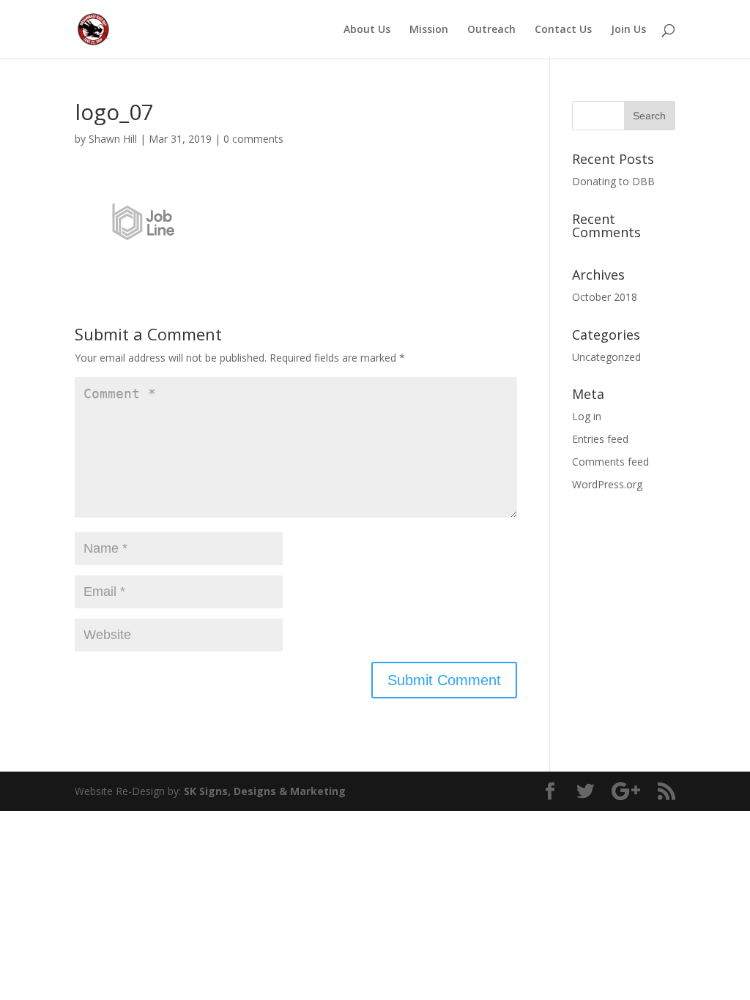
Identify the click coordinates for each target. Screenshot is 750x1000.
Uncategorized (606, 357)
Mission (428, 30)
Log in (586, 416)
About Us (367, 30)
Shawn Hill (113, 139)
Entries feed (600, 439)
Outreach (491, 30)
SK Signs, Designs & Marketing (265, 791)
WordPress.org (607, 484)
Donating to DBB (613, 181)
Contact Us (563, 30)
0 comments (253, 139)
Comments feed (610, 462)
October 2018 (604, 297)
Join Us (628, 30)
